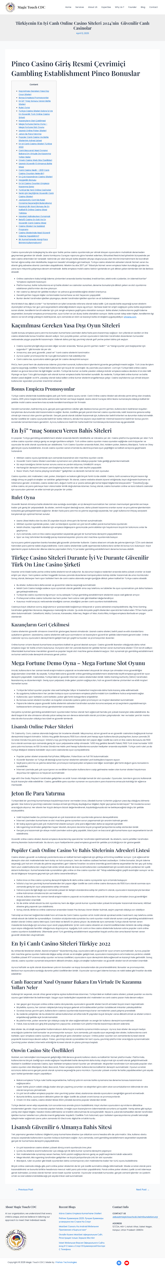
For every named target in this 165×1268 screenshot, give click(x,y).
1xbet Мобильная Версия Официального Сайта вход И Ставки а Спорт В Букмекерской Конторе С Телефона (82, 1246)
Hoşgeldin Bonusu (27, 180)
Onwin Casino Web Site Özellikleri (35, 160)
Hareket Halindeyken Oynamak (34, 216)
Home (68, 7)
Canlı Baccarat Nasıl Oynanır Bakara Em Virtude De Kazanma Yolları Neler (35, 153)
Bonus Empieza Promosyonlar (34, 97)
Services (79, 7)
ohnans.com (130, 316)
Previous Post (24, 1190)
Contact (153, 7)
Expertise (106, 7)
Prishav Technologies (66, 1262)
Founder (132, 7)
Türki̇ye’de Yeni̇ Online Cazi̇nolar (35, 189)
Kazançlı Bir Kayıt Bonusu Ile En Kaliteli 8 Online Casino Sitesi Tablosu (34, 209)
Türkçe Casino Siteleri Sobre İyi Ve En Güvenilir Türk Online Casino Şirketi (36, 114)
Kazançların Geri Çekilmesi (32, 120)
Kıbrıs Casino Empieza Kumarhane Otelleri (80, 1213)
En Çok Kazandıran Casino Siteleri (35, 176)
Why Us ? (119, 7)
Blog (143, 7)
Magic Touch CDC (31, 7)
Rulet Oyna (24, 107)
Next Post (142, 1190)
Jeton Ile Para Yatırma (30, 133)
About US (92, 7)
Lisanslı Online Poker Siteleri (32, 130)
